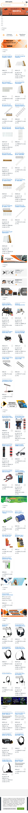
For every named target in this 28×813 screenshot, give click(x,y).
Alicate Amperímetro (6, 415)
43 (2, 54)
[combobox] (12, 4)
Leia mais (25, 168)
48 (15, 54)
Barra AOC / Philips (7, 54)
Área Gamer (17, 623)
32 (15, 81)
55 (2, 204)
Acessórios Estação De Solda (19, 331)
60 (2, 152)
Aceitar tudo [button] (20, 808)
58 (2, 230)
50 (2, 81)
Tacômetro (17, 469)
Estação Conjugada (6, 302)
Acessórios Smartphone (7, 592)
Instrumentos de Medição (7, 443)
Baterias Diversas (5, 510)
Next (3, 29)
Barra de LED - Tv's (7, 103)
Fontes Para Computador (7, 732)
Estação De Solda (5, 330)
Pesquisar (25, 4)
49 (2, 126)
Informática (8, 623)
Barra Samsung (19, 178)
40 (15, 204)
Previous (4, 28)
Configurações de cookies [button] (10, 808)
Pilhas (10, 510)
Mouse (21, 758)
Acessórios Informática (6, 711)
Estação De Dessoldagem (20, 302)
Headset (3, 623)
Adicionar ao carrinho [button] (11, 70)
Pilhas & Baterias (8, 533)
